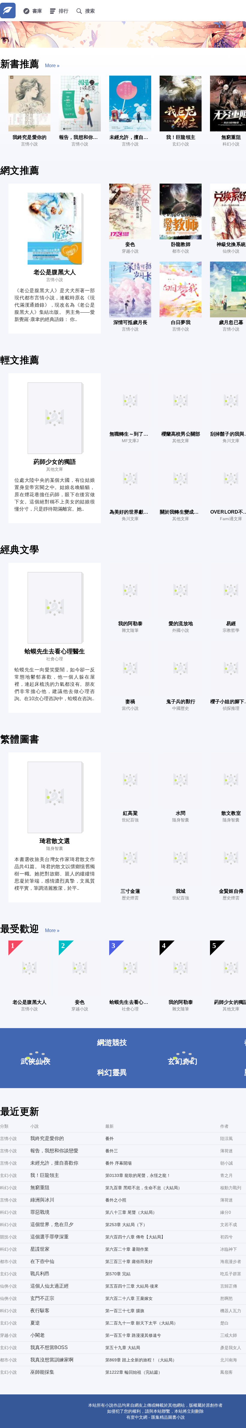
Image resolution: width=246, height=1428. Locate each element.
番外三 (111, 1150)
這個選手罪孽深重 (49, 1236)
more (50, 65)
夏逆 (35, 1322)
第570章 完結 (117, 1273)
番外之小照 (115, 1200)
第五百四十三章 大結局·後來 (131, 1286)
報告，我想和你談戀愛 (54, 1150)
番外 (109, 1138)
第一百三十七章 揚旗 (124, 1310)
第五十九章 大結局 (122, 1347)
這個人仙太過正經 (49, 1285)
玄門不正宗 (42, 1298)
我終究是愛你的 (47, 1138)
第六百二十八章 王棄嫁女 (129, 1298)
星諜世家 (40, 1249)
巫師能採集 (42, 1372)
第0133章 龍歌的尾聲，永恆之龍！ (138, 1175)
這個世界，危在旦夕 (52, 1224)
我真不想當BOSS (49, 1347)
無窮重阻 (40, 1187)
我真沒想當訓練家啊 (52, 1359)
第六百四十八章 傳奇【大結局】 (135, 1236)
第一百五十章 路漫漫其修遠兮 (133, 1335)
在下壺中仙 (42, 1261)
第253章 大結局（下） (126, 1224)
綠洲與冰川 (42, 1199)
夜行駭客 (40, 1310)
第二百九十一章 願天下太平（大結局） (141, 1323)
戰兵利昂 (40, 1273)
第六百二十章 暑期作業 (126, 1249)
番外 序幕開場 (118, 1163)
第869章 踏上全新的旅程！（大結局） (141, 1360)
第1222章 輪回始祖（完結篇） (133, 1372)
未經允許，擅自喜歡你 (54, 1163)
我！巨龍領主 (44, 1175)
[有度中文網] (8, 10)
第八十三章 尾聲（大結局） (131, 1212)
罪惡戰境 (40, 1212)
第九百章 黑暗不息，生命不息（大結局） (143, 1187)
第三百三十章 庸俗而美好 (129, 1261)
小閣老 (37, 1335)
